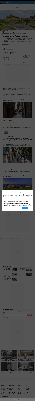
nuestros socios (14, 193)
